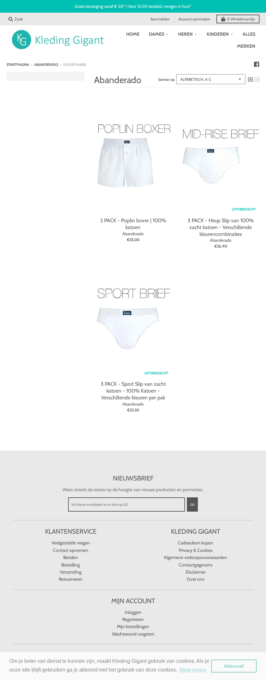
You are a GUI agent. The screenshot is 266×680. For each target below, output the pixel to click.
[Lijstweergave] (257, 79)
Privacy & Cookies (195, 550)
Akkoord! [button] (234, 666)
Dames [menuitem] (156, 34)
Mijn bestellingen (133, 626)
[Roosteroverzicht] (250, 79)
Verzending (70, 572)
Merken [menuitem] (246, 46)
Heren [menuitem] (185, 34)
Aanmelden (160, 19)
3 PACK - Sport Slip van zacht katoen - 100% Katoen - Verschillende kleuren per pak (133, 391)
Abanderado (46, 64)
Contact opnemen (70, 550)
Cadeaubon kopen (195, 543)
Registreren (133, 619)
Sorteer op (166, 79)
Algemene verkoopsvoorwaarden (195, 557)
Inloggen (133, 612)
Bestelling (70, 565)
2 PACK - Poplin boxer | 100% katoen (133, 223)
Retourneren (70, 579)
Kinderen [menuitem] (218, 34)
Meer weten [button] (192, 670)
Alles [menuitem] (249, 34)
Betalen (70, 557)
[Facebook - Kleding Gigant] (257, 64)
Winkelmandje (241, 19)
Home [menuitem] (132, 34)
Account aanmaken (194, 19)
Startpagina (17, 64)
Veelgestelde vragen (71, 543)
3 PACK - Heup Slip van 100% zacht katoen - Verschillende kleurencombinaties (220, 227)
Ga (192, 504)
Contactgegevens (195, 565)
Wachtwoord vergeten (133, 634)
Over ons (195, 579)
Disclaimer (195, 572)
